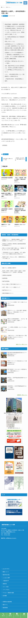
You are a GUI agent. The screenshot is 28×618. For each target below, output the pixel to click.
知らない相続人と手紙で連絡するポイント (12, 284)
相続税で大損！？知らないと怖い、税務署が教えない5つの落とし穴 (14, 257)
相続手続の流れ (6, 574)
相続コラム (5, 15)
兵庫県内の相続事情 (6, 275)
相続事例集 (4, 278)
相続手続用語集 (5, 281)
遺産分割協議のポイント (7, 293)
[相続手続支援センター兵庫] (14, 2)
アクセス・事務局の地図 (8, 592)
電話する (3, 615)
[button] (2, 2)
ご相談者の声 (6, 580)
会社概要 (5, 595)
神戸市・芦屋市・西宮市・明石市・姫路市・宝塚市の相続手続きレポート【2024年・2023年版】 (14, 271)
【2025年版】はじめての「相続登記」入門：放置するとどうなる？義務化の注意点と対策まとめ (14, 253)
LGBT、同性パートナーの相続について (11, 287)
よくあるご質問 (6, 577)
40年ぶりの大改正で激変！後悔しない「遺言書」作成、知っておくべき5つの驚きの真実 (14, 249)
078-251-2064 (7, 535)
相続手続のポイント (6, 290)
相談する (10, 615)
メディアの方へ (6, 589)
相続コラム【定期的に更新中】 (9, 267)
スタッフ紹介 (6, 586)
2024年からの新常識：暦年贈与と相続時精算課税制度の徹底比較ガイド (14, 244)
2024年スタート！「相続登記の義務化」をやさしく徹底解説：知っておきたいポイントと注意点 (14, 240)
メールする (17, 615)
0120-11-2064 (7, 533)
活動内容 (5, 583)
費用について (6, 571)
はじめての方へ (6, 568)
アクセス (24, 615)
